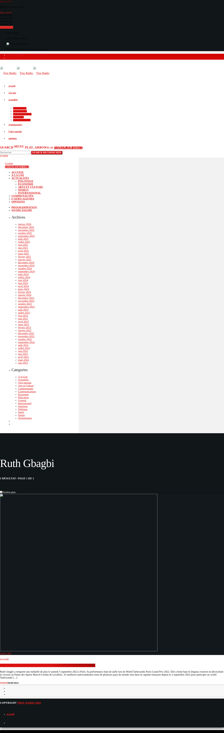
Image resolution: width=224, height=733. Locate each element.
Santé (21, 412)
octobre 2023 (25, 304)
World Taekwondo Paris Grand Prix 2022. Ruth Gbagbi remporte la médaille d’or (47, 665)
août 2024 (23, 274)
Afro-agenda (24, 382)
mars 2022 (23, 360)
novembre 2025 (26, 230)
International (24, 403)
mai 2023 (23, 318)
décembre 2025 (26, 227)
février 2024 (24, 292)
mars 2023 (23, 324)
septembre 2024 (26, 271)
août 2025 (23, 239)
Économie (23, 394)
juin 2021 (23, 363)
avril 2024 (23, 286)
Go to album (6, 27)
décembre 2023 (26, 298)
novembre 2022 (26, 336)
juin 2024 (23, 280)
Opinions (23, 406)
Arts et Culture (26, 385)
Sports (21, 415)
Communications (27, 391)
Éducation (23, 397)
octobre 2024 (25, 268)
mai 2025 (23, 248)
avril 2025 (23, 250)
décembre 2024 (26, 262)
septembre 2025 (26, 236)
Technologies (25, 418)
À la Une (23, 377)
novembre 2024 (26, 265)
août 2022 (23, 345)
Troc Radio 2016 (29, 703)
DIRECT (68, 148)
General (22, 400)
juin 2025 (23, 245)
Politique (23, 409)
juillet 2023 (24, 312)
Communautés (25, 388)
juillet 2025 (24, 242)
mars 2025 (23, 253)
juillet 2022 (24, 348)
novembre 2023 (26, 301)
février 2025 (24, 256)
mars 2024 (23, 289)
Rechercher (46, 152)
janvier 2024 (24, 295)
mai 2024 (23, 283)
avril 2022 (23, 357)
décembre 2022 (26, 333)
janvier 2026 (24, 224)
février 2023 (24, 327)
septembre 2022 (26, 342)
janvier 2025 (24, 259)
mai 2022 (23, 354)
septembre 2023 (26, 307)
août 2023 (23, 309)
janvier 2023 (24, 330)
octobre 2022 (25, 339)
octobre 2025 (25, 233)
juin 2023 (23, 315)
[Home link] (24, 73)
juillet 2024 (24, 277)
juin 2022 (23, 351)
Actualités (23, 379)
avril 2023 (23, 321)
